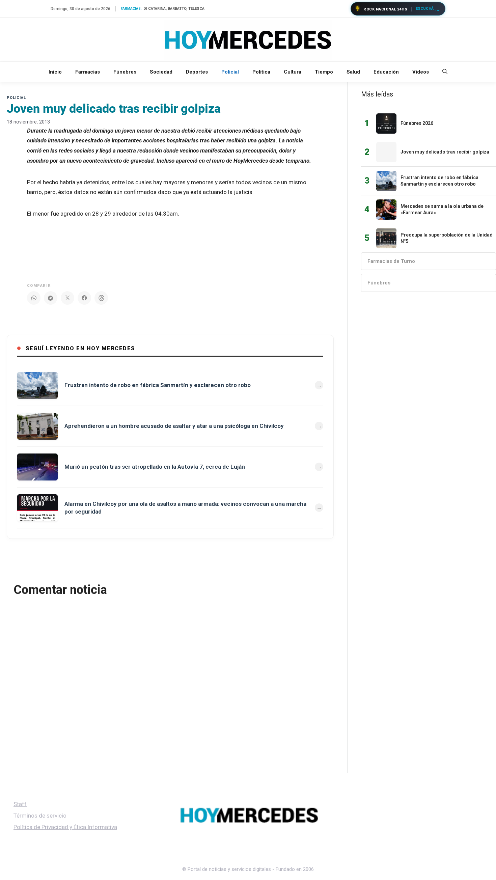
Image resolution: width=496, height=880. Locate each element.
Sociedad (161, 72)
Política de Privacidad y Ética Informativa (65, 827)
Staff (20, 804)
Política (261, 72)
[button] (445, 72)
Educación (386, 72)
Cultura (292, 72)
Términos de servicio (39, 815)
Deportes (197, 72)
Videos (420, 72)
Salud (353, 72)
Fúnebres (124, 72)
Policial (230, 72)
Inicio (55, 72)
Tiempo (324, 72)
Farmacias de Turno (391, 261)
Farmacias (87, 72)
